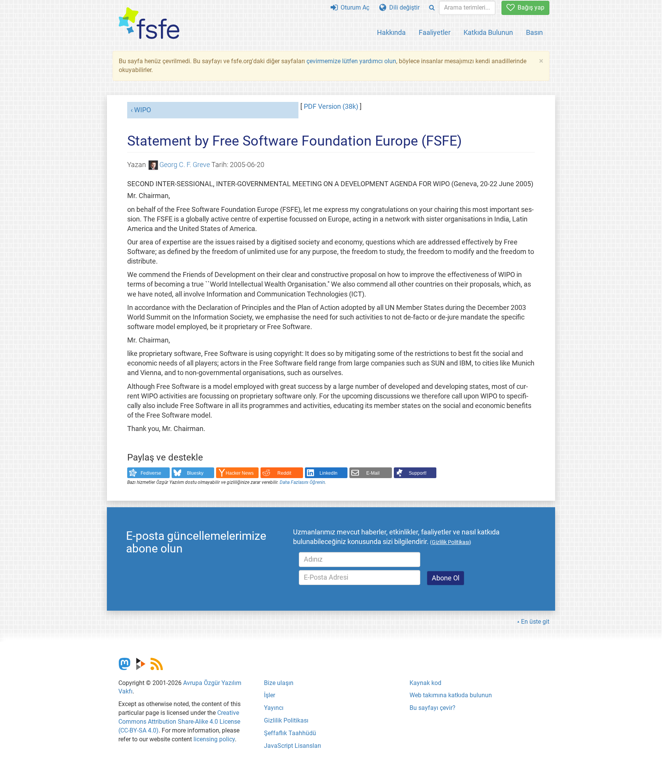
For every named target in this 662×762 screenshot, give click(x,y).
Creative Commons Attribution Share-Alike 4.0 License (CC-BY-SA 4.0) (179, 721)
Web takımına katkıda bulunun (451, 695)
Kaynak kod (425, 683)
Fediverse (151, 473)
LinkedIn (329, 473)
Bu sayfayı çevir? (433, 707)
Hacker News (240, 473)
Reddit (284, 473)
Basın (534, 32)
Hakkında (391, 32)
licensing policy (214, 739)
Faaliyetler (435, 32)
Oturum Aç (353, 7)
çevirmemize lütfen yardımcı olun (351, 61)
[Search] (431, 8)
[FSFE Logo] (149, 23)
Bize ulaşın (278, 683)
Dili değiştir (402, 7)
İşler (269, 695)
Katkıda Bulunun (488, 32)
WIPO (142, 110)
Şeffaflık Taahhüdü (290, 733)
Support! (417, 473)
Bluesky (195, 473)
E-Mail (373, 473)
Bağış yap (529, 7)
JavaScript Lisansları (292, 745)
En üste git (535, 621)
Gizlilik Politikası (286, 720)
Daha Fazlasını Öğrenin (302, 482)
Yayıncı (273, 707)
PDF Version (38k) (331, 106)
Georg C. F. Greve (184, 165)
